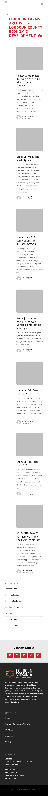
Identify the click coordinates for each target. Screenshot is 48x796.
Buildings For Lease (13, 601)
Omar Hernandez (28, 116)
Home (7, 718)
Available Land (11, 589)
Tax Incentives (11, 619)
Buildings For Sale (12, 595)
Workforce (9, 613)
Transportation (11, 625)
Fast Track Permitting (14, 607)
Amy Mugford (27, 197)
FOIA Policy (9, 730)
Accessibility (9, 736)
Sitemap (8, 742)
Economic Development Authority (17, 724)
